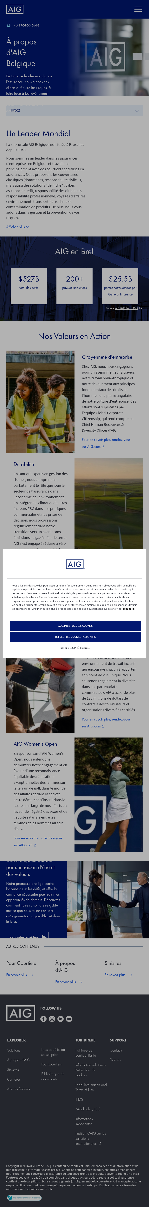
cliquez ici (128, 608)
